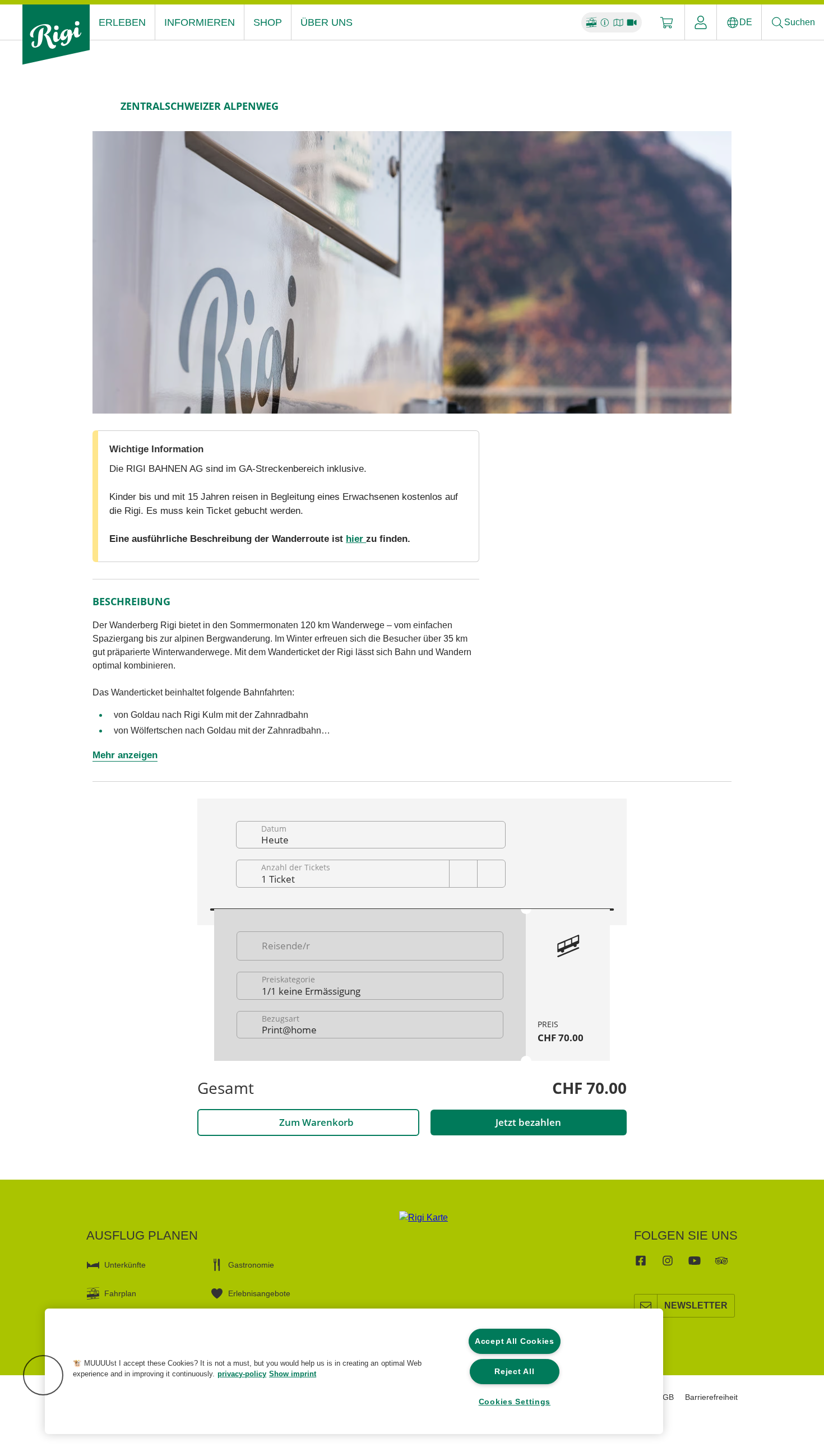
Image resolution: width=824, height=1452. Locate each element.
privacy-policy (241, 1374)
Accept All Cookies (514, 1341)
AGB (666, 1397)
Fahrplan (120, 1293)
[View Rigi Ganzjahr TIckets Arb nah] (412, 272)
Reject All (514, 1371)
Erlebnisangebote (259, 1293)
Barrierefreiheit (711, 1397)
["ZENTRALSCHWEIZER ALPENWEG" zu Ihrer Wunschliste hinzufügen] (720, 106)
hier (356, 539)
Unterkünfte (125, 1264)
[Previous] (102, 106)
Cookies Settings (515, 1401)
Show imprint (292, 1374)
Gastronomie (251, 1264)
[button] (43, 1375)
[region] (354, 1371)
